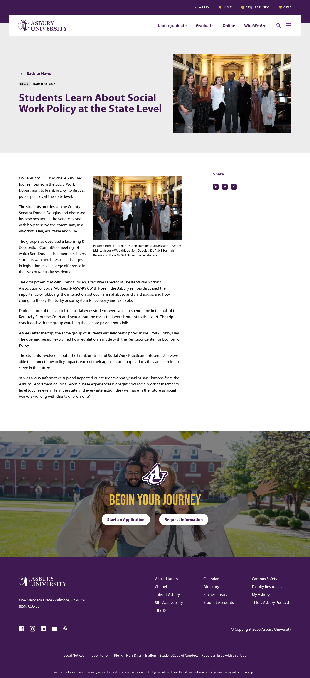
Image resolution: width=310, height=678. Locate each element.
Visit (228, 7)
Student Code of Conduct (179, 655)
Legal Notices (74, 655)
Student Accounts (218, 602)
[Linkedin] (43, 629)
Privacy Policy (98, 655)
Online (229, 25)
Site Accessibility (169, 602)
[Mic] (65, 629)
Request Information (184, 519)
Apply (204, 7)
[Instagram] (32, 629)
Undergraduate (172, 25)
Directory (211, 586)
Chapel (161, 586)
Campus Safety (264, 578)
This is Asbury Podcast (270, 602)
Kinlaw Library (215, 594)
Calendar (211, 578)
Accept (249, 672)
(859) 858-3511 (31, 606)
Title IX (160, 610)
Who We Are (255, 25)
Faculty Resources (267, 586)
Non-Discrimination (141, 655)
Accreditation (166, 578)
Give (287, 7)
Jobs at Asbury (167, 594)
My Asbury (261, 594)
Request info (258, 7)
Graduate (205, 25)
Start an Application (126, 519)
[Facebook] (21, 629)
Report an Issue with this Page (224, 655)
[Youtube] (54, 629)
